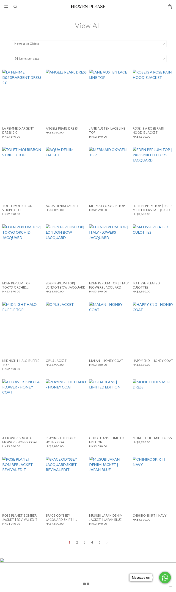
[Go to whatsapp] (165, 577)
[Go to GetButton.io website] (165, 587)
